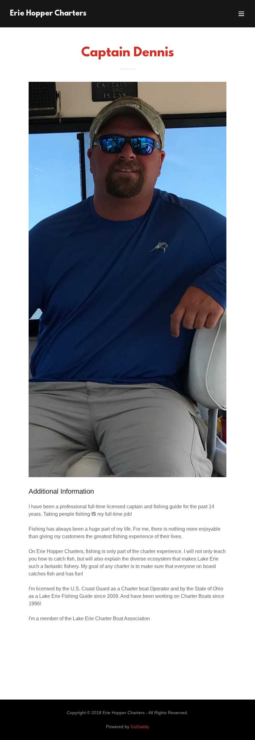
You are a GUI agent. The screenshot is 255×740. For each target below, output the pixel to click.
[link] (48, 13)
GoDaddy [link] (140, 726)
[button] (241, 13)
